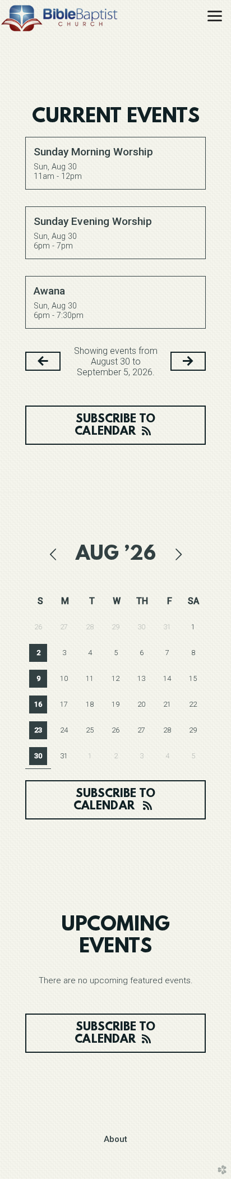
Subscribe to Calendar (115, 425)
